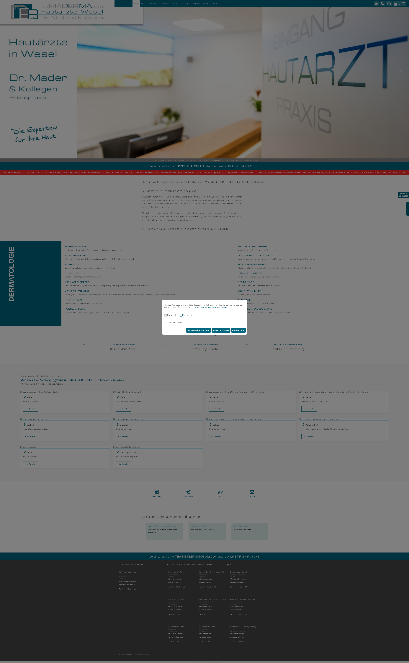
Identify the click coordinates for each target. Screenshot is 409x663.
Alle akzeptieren (238, 330)
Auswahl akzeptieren (221, 330)
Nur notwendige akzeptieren (198, 330)
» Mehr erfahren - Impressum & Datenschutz (211, 307)
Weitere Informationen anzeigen (173, 322)
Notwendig (172, 315)
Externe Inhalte (189, 315)
